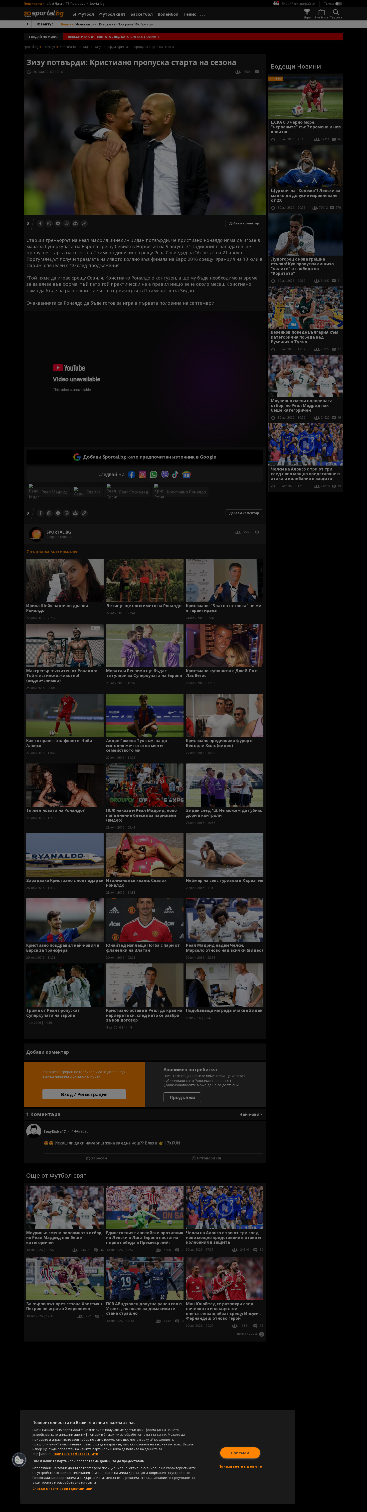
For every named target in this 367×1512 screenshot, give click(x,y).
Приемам (240, 1452)
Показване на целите (240, 1466)
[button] (19, 1460)
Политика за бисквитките (75, 1453)
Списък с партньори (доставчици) (62, 1488)
